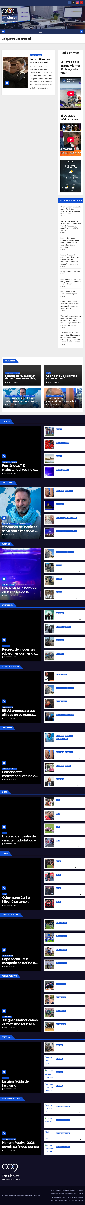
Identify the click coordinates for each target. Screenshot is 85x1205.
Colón (48, 373)
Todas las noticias (64, 1200)
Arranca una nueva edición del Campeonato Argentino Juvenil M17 (68, 1016)
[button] (77, 31)
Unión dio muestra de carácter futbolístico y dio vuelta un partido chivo (19, 842)
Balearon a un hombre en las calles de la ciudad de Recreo (19, 592)
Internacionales (61, 551)
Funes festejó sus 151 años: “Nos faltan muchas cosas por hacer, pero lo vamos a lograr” (68, 618)
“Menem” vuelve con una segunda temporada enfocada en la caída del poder (68, 1125)
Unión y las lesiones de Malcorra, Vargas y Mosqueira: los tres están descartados (68, 832)
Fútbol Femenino (8, 955)
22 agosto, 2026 (12, 382)
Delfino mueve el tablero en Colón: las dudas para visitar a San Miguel (68, 894)
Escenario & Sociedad (9, 1139)
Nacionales (18, 395)
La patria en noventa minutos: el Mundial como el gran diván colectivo (68, 1091)
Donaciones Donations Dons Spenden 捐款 (63, 1193)
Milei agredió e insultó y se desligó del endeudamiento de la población (70, 282)
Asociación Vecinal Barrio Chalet (65, 1190)
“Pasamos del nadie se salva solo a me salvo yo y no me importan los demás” (20, 533)
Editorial (5, 1078)
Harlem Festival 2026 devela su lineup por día (20, 1145)
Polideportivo (7, 1016)
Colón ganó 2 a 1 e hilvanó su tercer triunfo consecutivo (61, 378)
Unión (4, 833)
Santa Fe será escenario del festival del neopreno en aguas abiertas (68, 1003)
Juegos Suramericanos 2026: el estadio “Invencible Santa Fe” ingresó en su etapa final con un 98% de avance (70, 226)
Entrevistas (9, 373)
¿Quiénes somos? (77, 1200)
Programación (78, 1197)
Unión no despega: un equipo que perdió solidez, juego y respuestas (68, 846)
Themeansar (36, 1195)
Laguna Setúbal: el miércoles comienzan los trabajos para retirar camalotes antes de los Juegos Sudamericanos (69, 259)
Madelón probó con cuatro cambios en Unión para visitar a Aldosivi (68, 819)
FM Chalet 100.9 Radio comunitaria (62, 1197)
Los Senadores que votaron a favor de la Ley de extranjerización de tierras (68, 1050)
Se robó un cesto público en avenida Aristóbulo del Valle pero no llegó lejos (67, 571)
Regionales (6, 646)
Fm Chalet (9, 18)
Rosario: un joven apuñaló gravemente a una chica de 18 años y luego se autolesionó (68, 632)
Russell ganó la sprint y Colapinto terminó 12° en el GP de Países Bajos (68, 989)
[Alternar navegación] (41, 31)
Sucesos (65, 469)
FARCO (80, 1193)
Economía (59, 442)
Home (52, 1190)
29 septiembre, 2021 (39, 66)
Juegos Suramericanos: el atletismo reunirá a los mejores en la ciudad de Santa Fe (20, 1026)
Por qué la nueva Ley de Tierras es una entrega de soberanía (66, 1064)
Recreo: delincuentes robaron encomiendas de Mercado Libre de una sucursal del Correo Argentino (69, 242)
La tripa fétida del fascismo (70, 272)
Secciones (54, 1200)
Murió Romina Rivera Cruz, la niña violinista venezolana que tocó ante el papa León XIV (68, 707)
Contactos (79, 1190)
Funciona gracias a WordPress (11, 1195)
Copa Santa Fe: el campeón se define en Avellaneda (19, 963)
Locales (17, 373)
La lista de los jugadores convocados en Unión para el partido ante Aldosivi (67, 805)
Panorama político (36, 55)
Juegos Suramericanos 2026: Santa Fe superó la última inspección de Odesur (67, 1030)
